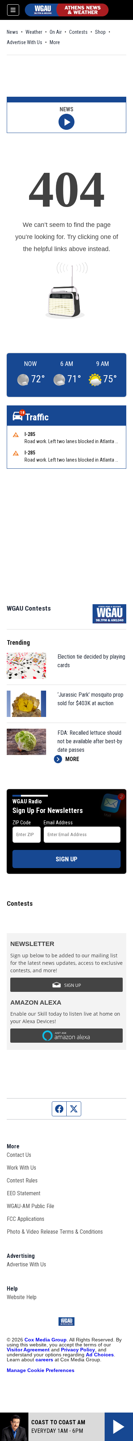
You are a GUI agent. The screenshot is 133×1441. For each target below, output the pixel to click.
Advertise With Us (24, 42)
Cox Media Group (45, 1339)
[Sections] (13, 10)
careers (44, 1359)
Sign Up (66, 859)
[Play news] (66, 122)
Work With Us (21, 1167)
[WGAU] (66, 10)
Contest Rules (22, 1180)
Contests (78, 32)
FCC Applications (25, 1219)
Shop (100, 32)
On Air (56, 32)
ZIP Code (21, 822)
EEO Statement (23, 1193)
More (55, 42)
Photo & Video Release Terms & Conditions (55, 1231)
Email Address (58, 822)
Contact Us (19, 1155)
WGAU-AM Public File (30, 1206)
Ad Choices (100, 1354)
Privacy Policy (78, 1349)
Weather (34, 32)
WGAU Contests (29, 608)
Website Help (22, 1297)
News (12, 32)
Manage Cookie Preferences (40, 1370)
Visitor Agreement (28, 1349)
